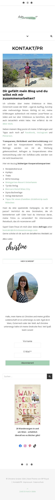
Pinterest (7, 135)
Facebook (30, 132)
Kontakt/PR (17, 482)
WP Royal (45, 479)
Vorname (27, 341)
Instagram (42, 132)
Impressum (27, 482)
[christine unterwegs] (27, 18)
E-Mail (27, 351)
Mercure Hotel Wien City (17, 189)
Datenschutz (38, 482)
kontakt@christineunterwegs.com (20, 230)
